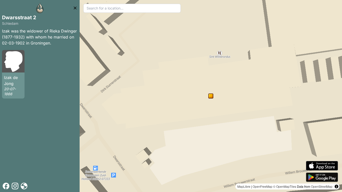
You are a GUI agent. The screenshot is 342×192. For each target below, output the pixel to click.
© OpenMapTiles (284, 186)
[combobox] (132, 8)
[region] (211, 96)
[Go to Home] (40, 8)
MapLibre (243, 186)
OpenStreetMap (321, 186)
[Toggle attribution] (336, 187)
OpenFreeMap (262, 186)
